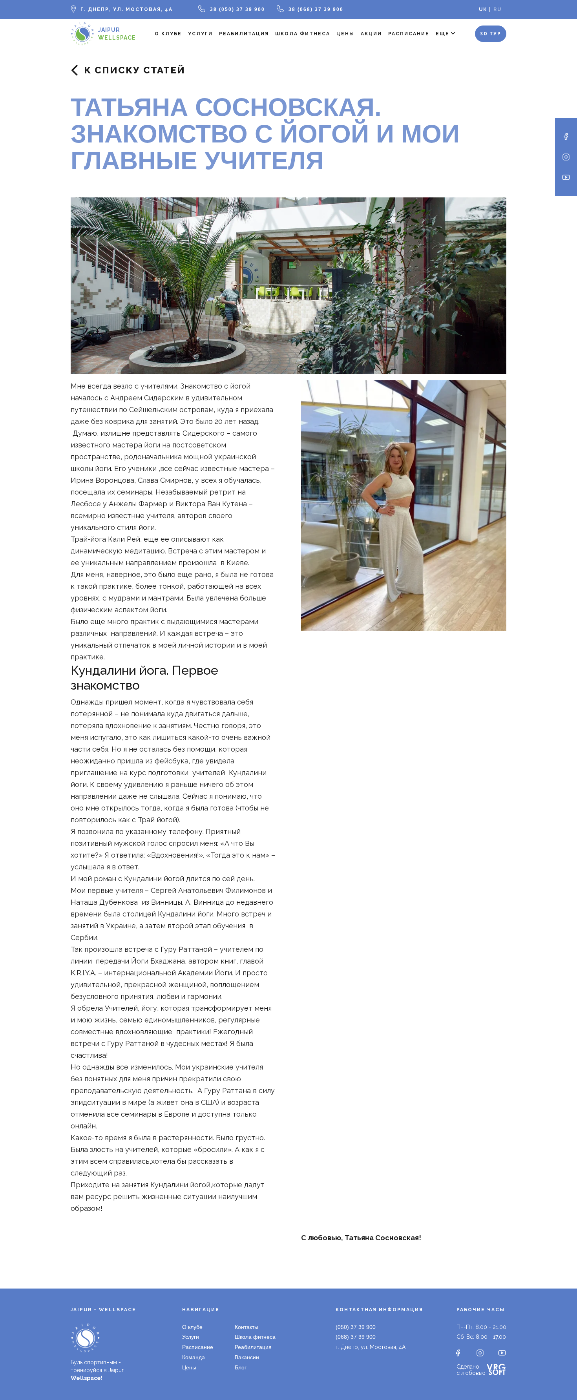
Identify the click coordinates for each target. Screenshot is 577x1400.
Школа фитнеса (302, 34)
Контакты (246, 1327)
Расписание (408, 34)
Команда (193, 1357)
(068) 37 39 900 (356, 1337)
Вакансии (247, 1357)
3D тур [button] (490, 33)
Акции (371, 34)
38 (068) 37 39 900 (315, 9)
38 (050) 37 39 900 (237, 9)
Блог (241, 1367)
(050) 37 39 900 (356, 1327)
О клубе (168, 34)
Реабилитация (244, 34)
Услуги (200, 34)
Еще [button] (442, 34)
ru (497, 9)
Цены (345, 34)
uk (483, 9)
